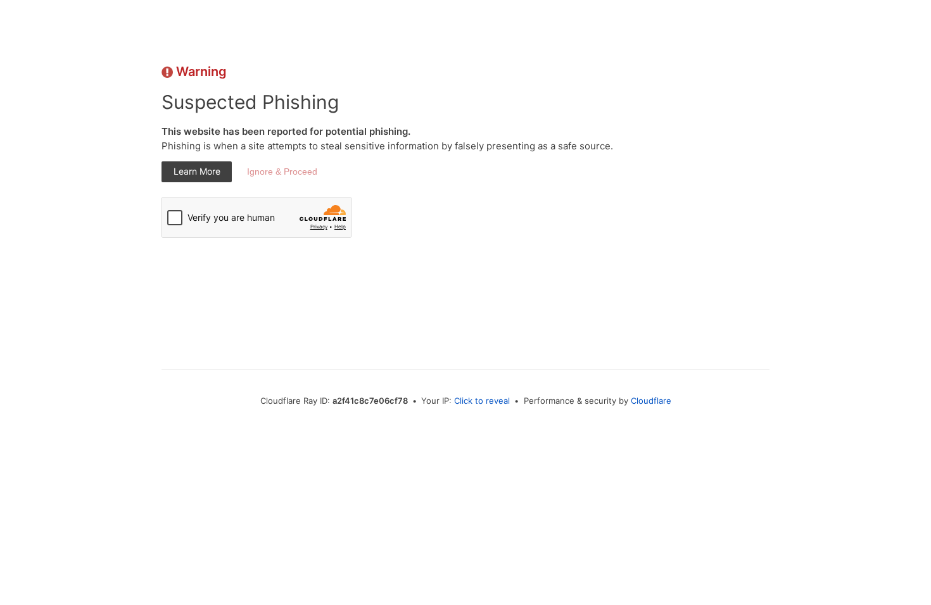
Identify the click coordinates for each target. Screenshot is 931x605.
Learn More (197, 171)
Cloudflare (651, 401)
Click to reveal (482, 401)
